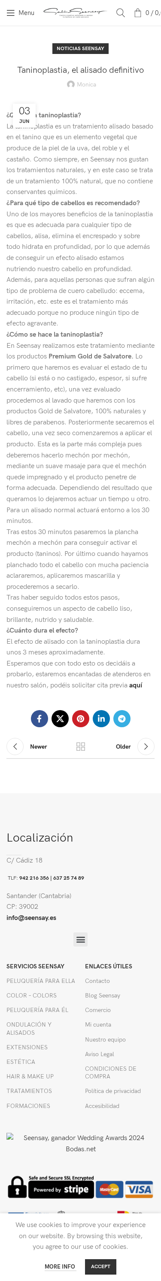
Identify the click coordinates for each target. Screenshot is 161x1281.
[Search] (120, 12)
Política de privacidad (113, 1091)
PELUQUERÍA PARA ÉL (37, 1010)
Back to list (80, 746)
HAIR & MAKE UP (30, 1076)
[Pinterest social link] (80, 718)
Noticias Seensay (80, 48)
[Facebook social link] (39, 718)
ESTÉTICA (20, 1062)
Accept (100, 1266)
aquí (135, 685)
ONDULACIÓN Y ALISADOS (29, 1028)
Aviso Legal (99, 1054)
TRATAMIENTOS (29, 1091)
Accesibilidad (102, 1106)
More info (60, 1266)
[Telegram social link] (122, 718)
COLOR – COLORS (31, 995)
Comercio (98, 1010)
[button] (80, 939)
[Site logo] (75, 13)
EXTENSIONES (27, 1047)
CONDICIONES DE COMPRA (111, 1072)
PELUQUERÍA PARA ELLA (40, 981)
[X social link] (60, 718)
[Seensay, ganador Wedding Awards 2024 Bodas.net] (80, 1144)
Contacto (97, 981)
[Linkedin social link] (101, 718)
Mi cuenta (98, 1024)
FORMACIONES (28, 1106)
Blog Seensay (102, 995)
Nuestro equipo (105, 1039)
